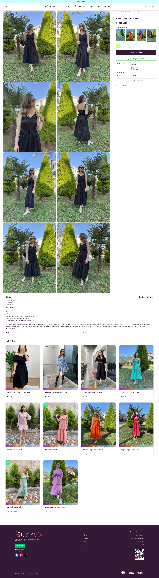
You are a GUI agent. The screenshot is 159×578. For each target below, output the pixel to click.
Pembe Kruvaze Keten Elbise (55, 507)
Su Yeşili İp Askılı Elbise (15, 507)
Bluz (85, 532)
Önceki (147, 11)
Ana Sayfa (118, 11)
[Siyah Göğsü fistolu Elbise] (151, 41)
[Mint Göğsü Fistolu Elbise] (120, 41)
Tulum (68, 6)
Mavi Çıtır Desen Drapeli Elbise (56, 392)
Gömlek (86, 538)
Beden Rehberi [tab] (146, 297)
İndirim (98, 6)
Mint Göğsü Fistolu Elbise (130, 392)
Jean (85, 541)
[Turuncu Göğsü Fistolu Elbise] (131, 41)
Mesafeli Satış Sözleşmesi (136, 532)
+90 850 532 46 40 (20, 551)
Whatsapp (20, 546)
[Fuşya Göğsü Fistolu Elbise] (141, 41)
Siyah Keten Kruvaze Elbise (92, 392)
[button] (118, 46)
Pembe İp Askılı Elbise (52, 450)
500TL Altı (107, 6)
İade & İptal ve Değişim (137, 538)
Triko (85, 548)
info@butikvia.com (19, 549)
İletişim (142, 545)
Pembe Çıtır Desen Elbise (15, 450)
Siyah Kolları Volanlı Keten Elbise (18, 392)
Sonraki (154, 11)
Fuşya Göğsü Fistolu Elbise (130, 450)
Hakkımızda (140, 541)
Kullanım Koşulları (139, 535)
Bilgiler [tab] (9, 297)
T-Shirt (85, 545)
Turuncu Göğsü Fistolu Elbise (93, 450)
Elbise (91, 6)
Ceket (85, 535)
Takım (61, 6)
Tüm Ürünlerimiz (49, 6)
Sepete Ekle (136, 52)
